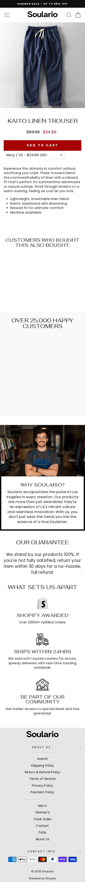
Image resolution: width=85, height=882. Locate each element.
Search (42, 759)
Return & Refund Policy (42, 772)
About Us (41, 747)
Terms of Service (42, 779)
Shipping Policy (42, 766)
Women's (43, 812)
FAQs (42, 832)
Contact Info (41, 851)
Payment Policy (42, 792)
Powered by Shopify (42, 878)
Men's (42, 806)
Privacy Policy (42, 786)
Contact (42, 826)
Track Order (42, 819)
